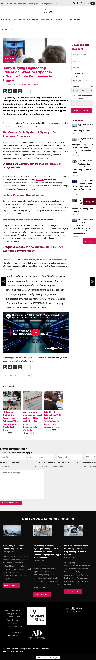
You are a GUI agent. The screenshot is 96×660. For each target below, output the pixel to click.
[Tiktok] (77, 4)
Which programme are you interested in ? (55, 462)
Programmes (87, 180)
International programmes (21, 649)
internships (42, 225)
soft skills (40, 179)
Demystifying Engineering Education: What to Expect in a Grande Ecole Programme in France (27, 74)
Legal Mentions (21, 651)
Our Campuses (45, 4)
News (55, 4)
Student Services (8, 651)
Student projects (20, 4)
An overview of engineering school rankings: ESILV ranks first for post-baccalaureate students (32, 421)
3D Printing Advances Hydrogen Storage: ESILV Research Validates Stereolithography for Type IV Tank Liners (47, 552)
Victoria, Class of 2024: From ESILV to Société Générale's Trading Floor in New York (82, 205)
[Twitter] (84, 4)
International (86, 160)
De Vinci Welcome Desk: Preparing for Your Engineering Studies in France (82, 166)
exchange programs (42, 263)
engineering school (25, 84)
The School (6, 649)
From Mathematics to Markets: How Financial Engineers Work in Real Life (82, 186)
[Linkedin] (88, 4)
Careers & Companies (40, 649)
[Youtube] (92, 4)
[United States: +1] (74, 81)
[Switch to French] (7, 3)
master (35, 84)
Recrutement (13, 635)
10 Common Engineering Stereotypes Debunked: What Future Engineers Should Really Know (11, 421)
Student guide (33, 4)
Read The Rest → (11, 586)
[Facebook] (81, 4)
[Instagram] (73, 4)
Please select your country (82, 86)
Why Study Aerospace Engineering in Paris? (81, 128)
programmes (39, 182)
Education (10, 59)
